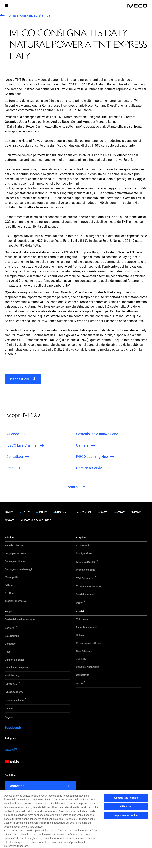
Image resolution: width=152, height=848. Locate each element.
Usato (79, 602)
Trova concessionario (88, 586)
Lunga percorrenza (15, 553)
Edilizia (9, 585)
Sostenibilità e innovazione (20, 619)
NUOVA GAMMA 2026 (35, 520)
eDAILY (25, 512)
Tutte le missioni (14, 545)
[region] (76, 818)
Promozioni (82, 545)
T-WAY (9, 520)
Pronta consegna (85, 569)
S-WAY (102, 512)
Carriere (9, 627)
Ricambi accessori (86, 627)
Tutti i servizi (83, 619)
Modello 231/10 (13, 675)
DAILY (9, 512)
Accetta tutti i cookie (126, 797)
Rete (7, 651)
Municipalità (11, 577)
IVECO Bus (11, 684)
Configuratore (84, 553)
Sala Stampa (12, 635)
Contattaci (10, 643)
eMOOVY (59, 512)
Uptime (80, 635)
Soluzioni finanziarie (87, 667)
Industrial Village (14, 700)
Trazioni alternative (16, 600)
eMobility (81, 659)
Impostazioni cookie (126, 815)
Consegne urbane (15, 561)
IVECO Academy (14, 692)
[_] (137, 6)
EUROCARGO (82, 512)
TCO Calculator (84, 578)
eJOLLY (41, 512)
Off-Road (10, 593)
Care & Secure (84, 651)
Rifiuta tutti (126, 806)
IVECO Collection (85, 561)
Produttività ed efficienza (90, 643)
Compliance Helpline (16, 667)
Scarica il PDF (19, 379)
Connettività (82, 674)
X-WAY (136, 512)
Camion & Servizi (14, 659)
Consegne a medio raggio (19, 569)
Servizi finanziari (85, 594)
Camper (9, 708)
